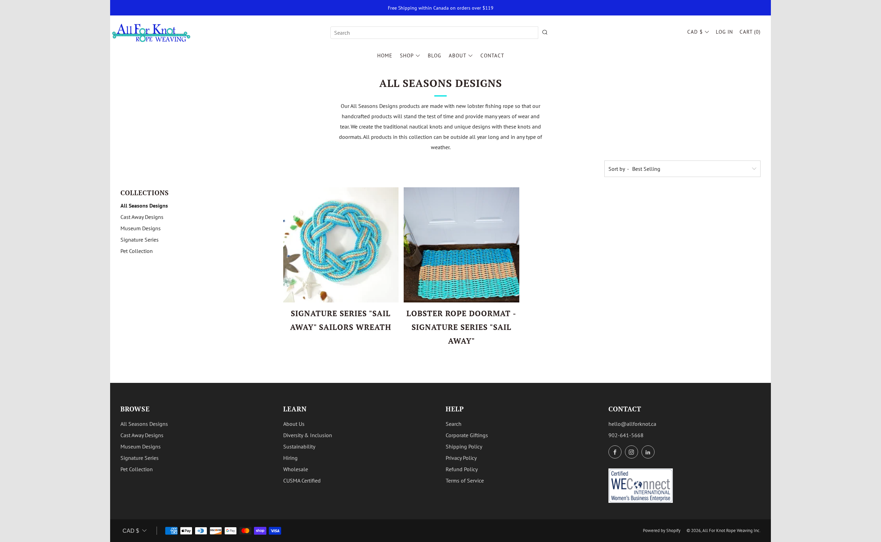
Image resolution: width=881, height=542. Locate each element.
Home (384, 55)
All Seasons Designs (144, 205)
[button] (329, 341)
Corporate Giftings (467, 435)
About (457, 55)
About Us (294, 423)
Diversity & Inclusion (307, 435)
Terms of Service (465, 480)
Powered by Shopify (661, 530)
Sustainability (299, 446)
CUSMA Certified (302, 480)
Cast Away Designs (141, 216)
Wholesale (295, 469)
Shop (407, 55)
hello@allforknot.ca (632, 423)
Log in (724, 32)
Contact (492, 55)
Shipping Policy (464, 446)
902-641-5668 (626, 435)
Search (453, 423)
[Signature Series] (341, 245)
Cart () (750, 32)
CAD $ (695, 32)
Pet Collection (136, 250)
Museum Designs (140, 228)
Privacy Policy (461, 457)
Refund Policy (462, 469)
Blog (434, 55)
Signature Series (139, 239)
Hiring (290, 457)
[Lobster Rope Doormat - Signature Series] (461, 245)
